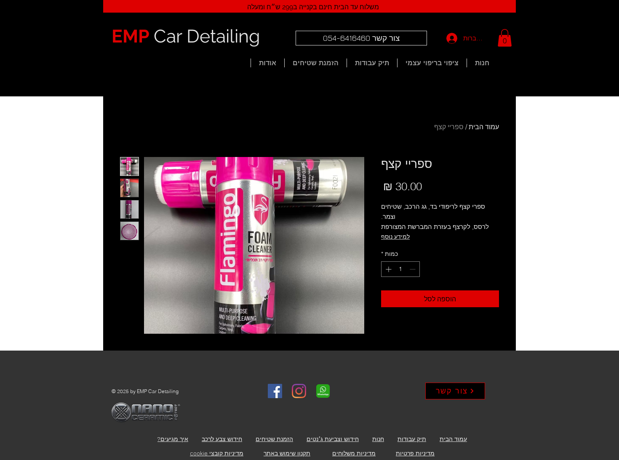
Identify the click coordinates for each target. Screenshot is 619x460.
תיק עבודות (412, 438)
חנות (378, 438)
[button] (504, 38)
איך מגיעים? (172, 438)
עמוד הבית (484, 126)
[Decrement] (413, 269)
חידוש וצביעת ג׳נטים (333, 438)
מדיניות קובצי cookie (216, 453)
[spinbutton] (400, 269)
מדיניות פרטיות (415, 453)
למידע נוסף (395, 236)
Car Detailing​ (186, 36)
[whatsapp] (323, 391)
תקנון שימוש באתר (287, 453)
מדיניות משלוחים (354, 453)
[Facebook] (275, 391)
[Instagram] (299, 391)
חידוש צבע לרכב (222, 438)
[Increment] (387, 269)
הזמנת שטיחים (274, 438)
